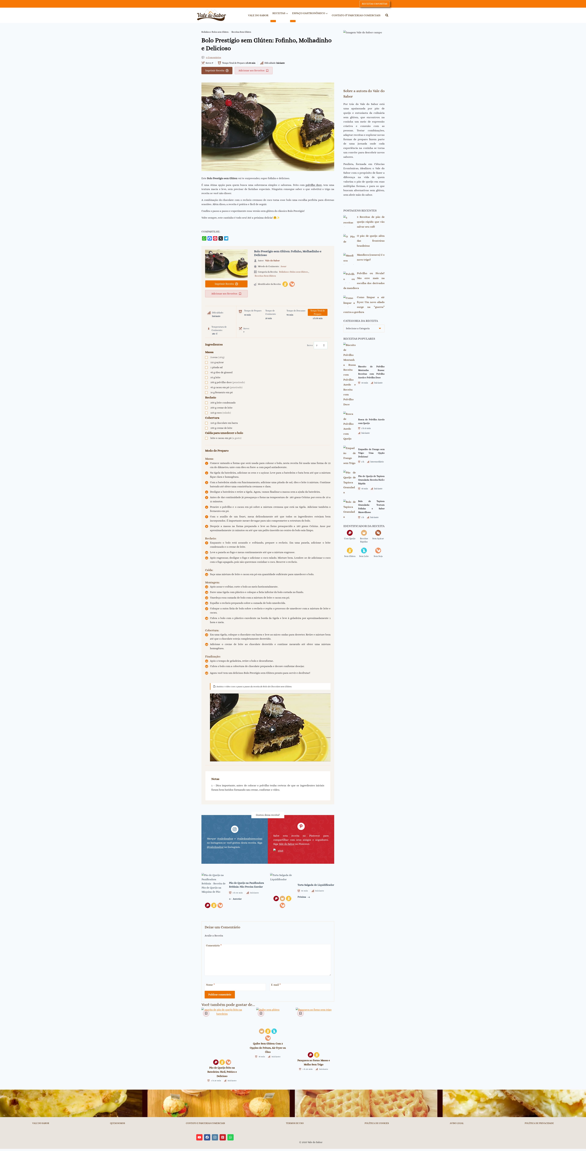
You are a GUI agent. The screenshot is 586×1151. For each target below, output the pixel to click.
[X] (220, 238)
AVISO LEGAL (457, 1123)
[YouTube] (199, 1137)
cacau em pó (226, 387)
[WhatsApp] (204, 238)
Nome (210, 984)
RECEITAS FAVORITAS (374, 3)
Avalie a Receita (214, 935)
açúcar (217, 362)
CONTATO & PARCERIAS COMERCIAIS (356, 15)
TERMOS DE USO (295, 1123)
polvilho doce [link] (314, 185)
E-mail (276, 984)
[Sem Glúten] (285, 284)
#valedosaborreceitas (249, 838)
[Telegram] (226, 238)
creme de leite (221, 407)
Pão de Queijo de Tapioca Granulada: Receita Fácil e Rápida (371, 480)
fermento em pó (221, 392)
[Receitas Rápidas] (261, 1031)
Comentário (214, 945)
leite (215, 377)
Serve (310, 345)
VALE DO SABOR (258, 15)
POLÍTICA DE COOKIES (377, 1123)
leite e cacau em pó (225, 438)
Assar (283, 266)
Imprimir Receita (214, 70)
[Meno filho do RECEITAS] (273, 21)
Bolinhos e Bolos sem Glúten (214, 32)
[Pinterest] (215, 238)
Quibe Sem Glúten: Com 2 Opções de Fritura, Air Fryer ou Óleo (268, 1047)
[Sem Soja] (292, 284)
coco (220, 412)
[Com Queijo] (216, 1062)
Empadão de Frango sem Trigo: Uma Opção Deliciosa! (371, 453)
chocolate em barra (224, 422)
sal (216, 367)
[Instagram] (215, 1137)
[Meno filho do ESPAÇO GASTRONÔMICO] (293, 21)
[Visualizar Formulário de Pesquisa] (387, 15)
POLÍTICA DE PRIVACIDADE (539, 1123)
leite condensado (223, 402)
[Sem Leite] (274, 1031)
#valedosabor (225, 838)
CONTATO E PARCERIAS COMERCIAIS (205, 1123)
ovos (217, 357)
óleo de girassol (221, 372)
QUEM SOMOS (117, 1123)
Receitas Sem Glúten (241, 32)
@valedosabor (215, 847)
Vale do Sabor (272, 260)
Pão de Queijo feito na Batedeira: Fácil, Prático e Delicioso (222, 1072)
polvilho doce (227, 382)
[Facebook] (209, 238)
